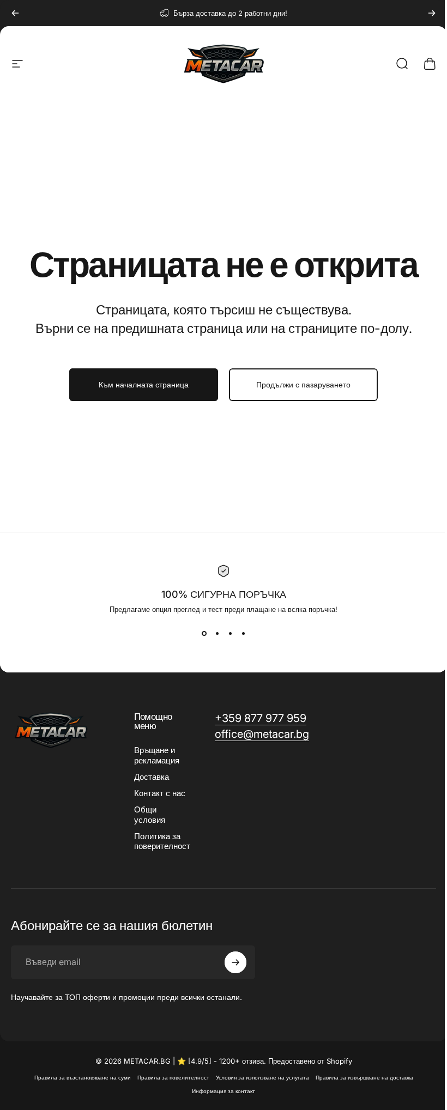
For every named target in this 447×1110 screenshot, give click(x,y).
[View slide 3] (230, 633)
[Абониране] (235, 962)
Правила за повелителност (173, 1077)
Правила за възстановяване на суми (82, 1077)
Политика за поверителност (162, 841)
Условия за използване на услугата (262, 1077)
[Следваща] (432, 13)
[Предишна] (15, 13)
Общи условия (149, 814)
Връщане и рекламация (156, 755)
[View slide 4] (243, 633)
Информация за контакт (223, 1091)
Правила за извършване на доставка (364, 1077)
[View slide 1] (203, 633)
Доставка (151, 777)
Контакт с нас (159, 793)
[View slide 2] (217, 633)
